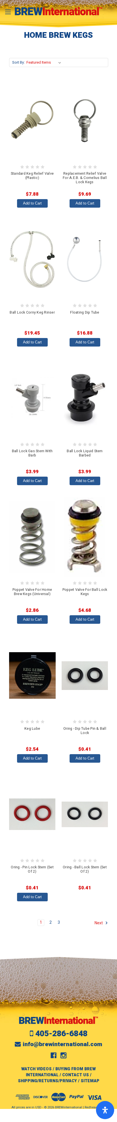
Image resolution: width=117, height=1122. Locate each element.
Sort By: (18, 62)
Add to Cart (32, 203)
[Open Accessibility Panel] (105, 1110)
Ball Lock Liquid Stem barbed (85, 453)
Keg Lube (32, 728)
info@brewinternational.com (62, 1044)
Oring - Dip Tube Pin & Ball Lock (84, 730)
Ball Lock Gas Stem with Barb (32, 453)
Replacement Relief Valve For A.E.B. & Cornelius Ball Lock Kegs (85, 178)
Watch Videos (36, 1069)
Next (99, 923)
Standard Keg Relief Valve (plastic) (32, 175)
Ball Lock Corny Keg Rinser (32, 312)
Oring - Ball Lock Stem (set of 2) (85, 869)
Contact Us (75, 1075)
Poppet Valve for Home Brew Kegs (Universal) (32, 592)
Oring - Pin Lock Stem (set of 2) (32, 869)
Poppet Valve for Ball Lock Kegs (84, 592)
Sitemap (90, 1081)
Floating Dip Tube (84, 312)
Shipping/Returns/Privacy (47, 1081)
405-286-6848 (61, 1034)
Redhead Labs (95, 1107)
